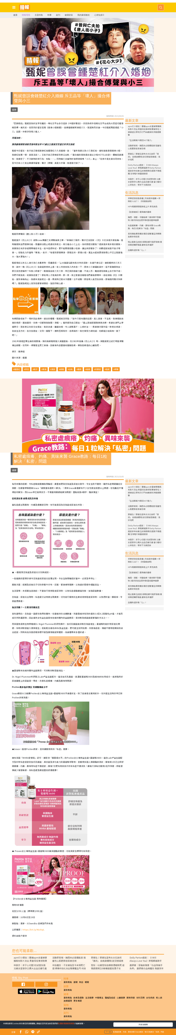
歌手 (36, 369)
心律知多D (99, 15)
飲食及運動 (78, 997)
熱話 (81, 982)
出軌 (71, 369)
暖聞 (87, 982)
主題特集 (39, 15)
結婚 (88, 369)
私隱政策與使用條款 (66, 1023)
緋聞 (62, 369)
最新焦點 (68, 982)
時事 (49, 15)
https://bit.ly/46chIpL (34, 929)
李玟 (27, 369)
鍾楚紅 (17, 369)
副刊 (58, 15)
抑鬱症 (98, 369)
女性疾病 (150, 997)
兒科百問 (140, 997)
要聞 (75, 982)
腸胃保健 (131, 997)
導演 (44, 369)
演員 (53, 369)
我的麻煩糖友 (83, 15)
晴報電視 (26, 15)
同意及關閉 (143, 1024)
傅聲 (116, 369)
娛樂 (14, 109)
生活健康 (89, 997)
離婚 (79, 369)
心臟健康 (121, 997)
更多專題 (77, 1000)
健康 (15, 15)
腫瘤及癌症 (110, 997)
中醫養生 (99, 997)
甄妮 (108, 369)
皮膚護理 (68, 1000)
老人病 (159, 997)
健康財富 (69, 15)
